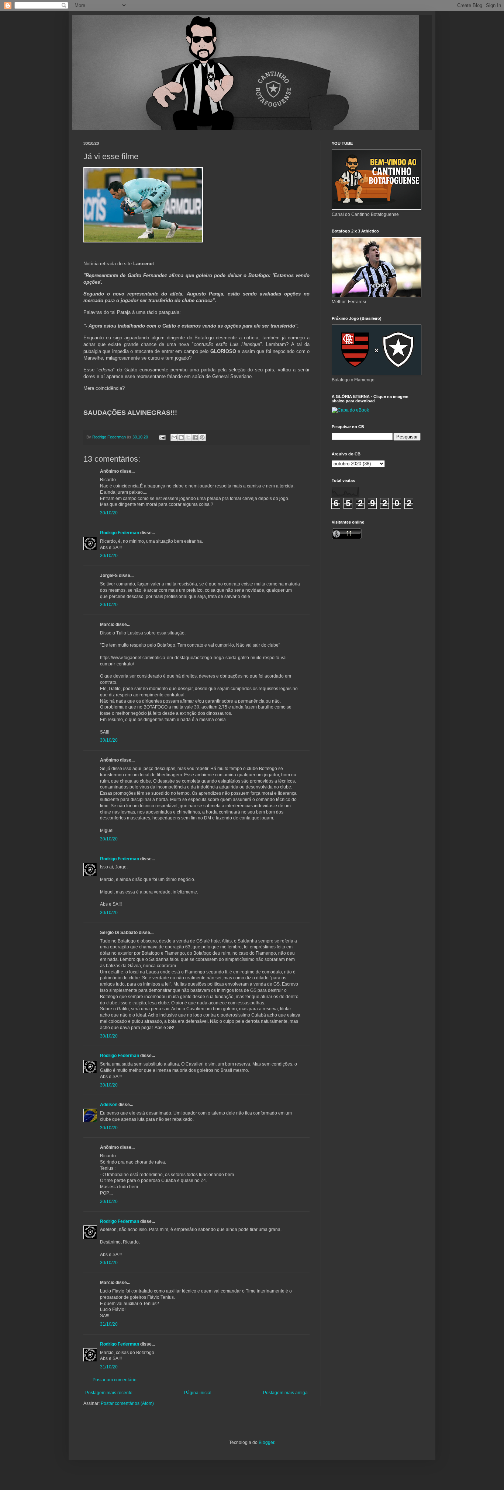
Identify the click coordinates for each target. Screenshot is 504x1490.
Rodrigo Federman (119, 532)
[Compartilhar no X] (188, 437)
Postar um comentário (115, 1379)
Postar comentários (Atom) (127, 1403)
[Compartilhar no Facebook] (195, 437)
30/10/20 (109, 512)
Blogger (266, 1442)
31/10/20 (109, 1324)
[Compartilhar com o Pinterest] (202, 437)
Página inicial (197, 1392)
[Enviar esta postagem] (162, 437)
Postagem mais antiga (285, 1392)
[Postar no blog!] (181, 437)
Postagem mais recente (108, 1392)
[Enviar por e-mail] (174, 437)
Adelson (108, 1104)
